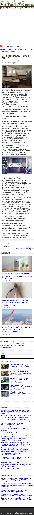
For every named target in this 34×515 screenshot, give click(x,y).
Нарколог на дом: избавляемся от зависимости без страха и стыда (21, 386)
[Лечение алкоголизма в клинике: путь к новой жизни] (5, 373)
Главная (10, 49)
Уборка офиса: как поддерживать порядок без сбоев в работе (14, 439)
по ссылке (12, 110)
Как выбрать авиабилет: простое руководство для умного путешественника (17, 329)
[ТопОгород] (17, 4)
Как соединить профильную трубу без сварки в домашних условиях (14, 490)
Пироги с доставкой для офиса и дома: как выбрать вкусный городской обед (16, 420)
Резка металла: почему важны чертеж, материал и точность (16, 435)
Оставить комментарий (11, 61)
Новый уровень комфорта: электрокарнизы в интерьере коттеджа (16, 469)
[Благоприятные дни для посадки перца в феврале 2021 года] (5, 366)
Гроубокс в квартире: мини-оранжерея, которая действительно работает (16, 461)
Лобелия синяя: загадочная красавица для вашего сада (16, 495)
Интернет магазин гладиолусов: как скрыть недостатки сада (15, 457)
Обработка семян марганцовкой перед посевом (21, 392)
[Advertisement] (17, 26)
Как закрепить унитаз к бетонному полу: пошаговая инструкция (16, 479)
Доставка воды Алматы (10, 432)
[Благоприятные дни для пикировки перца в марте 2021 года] (5, 380)
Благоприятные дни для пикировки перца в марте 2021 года (19, 379)
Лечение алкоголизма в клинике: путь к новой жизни (20, 372)
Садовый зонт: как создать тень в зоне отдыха (16, 429)
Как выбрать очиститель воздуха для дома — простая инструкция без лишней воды (17, 276)
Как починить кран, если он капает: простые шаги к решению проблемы (17, 485)
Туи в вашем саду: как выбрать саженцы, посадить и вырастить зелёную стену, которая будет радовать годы (16, 444)
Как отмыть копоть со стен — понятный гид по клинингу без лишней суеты (15, 302)
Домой (2, 49)
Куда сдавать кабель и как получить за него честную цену (16, 465)
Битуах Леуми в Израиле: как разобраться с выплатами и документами (12, 424)
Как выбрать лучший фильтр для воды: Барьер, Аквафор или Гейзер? (16, 499)
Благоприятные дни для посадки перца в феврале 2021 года (20, 366)
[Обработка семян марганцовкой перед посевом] (5, 394)
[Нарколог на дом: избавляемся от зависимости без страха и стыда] (5, 387)
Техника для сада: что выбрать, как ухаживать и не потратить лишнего (14, 448)
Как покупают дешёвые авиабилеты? (9, 245)
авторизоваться (6, 347)
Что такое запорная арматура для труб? (23, 248)
